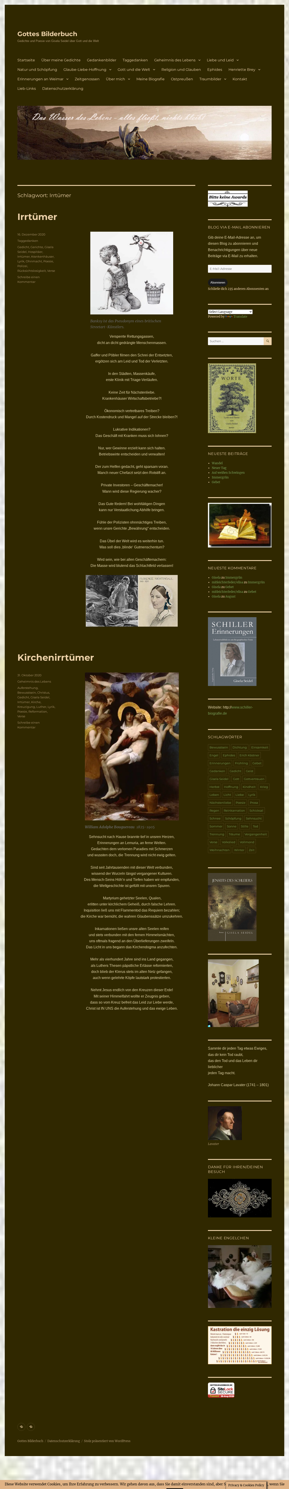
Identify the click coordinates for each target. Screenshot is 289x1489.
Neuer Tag (219, 468)
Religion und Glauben (181, 69)
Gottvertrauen (254, 779)
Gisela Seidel (39, 697)
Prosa (254, 802)
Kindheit (249, 787)
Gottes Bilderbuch (47, 34)
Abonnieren (217, 282)
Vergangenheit (256, 834)
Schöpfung (233, 818)
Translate (240, 317)
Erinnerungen (220, 763)
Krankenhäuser (42, 256)
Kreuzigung (26, 707)
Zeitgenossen (87, 79)
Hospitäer (35, 252)
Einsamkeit (259, 747)
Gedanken (217, 771)
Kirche (36, 702)
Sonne (231, 826)
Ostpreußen (182, 79)
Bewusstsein (26, 692)
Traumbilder (210, 79)
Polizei (22, 266)
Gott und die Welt (134, 69)
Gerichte (36, 247)
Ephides (214, 69)
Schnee (215, 818)
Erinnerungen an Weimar (40, 79)
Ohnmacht (34, 261)
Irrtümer (37, 216)
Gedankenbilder (101, 60)
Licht (227, 794)
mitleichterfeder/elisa (227, 582)
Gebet (216, 482)
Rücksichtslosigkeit (31, 270)
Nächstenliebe (220, 802)
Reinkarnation (234, 810)
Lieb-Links (26, 88)
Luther (41, 707)
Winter (239, 850)
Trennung (217, 834)
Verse (51, 270)
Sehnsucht (254, 818)
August (230, 596)
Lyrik (20, 261)
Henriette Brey (241, 69)
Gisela (216, 577)
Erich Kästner (249, 755)
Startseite (26, 60)
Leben (214, 794)
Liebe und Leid (220, 60)
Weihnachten (220, 850)
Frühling (241, 763)
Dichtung (240, 747)
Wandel (217, 463)
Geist (249, 771)
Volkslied (228, 842)
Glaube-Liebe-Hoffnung (84, 69)
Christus (43, 692)
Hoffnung (231, 787)
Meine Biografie (150, 79)
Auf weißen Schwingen (228, 473)
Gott (236, 779)
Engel (214, 755)
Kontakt (240, 79)
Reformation (37, 711)
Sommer (216, 826)
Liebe (239, 794)
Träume (234, 834)
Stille (244, 826)
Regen (214, 810)
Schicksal (256, 810)
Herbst (214, 787)
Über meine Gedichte (61, 60)
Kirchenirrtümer (55, 657)
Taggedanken (135, 60)
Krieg (264, 787)
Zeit (251, 850)
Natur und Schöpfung (37, 69)
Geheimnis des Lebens (175, 60)
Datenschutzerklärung (62, 88)
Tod (255, 826)
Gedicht (23, 247)
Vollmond (247, 842)
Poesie (48, 261)
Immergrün (220, 477)
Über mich (115, 79)
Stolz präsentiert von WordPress (107, 1441)
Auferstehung (27, 688)
